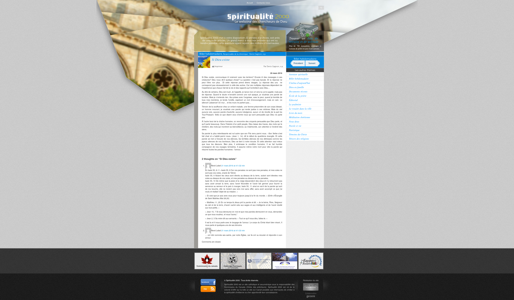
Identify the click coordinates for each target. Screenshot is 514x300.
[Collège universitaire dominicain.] (285, 260)
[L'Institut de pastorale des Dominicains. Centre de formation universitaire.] (259, 260)
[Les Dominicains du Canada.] (207, 260)
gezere (311, 296)
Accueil (250, 2)
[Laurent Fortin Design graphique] (310, 287)
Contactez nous (263, 2)
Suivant (312, 63)
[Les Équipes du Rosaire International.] (311, 260)
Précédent (298, 63)
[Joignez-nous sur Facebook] (208, 282)
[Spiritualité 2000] (257, 16)
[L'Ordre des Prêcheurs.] (233, 260)
